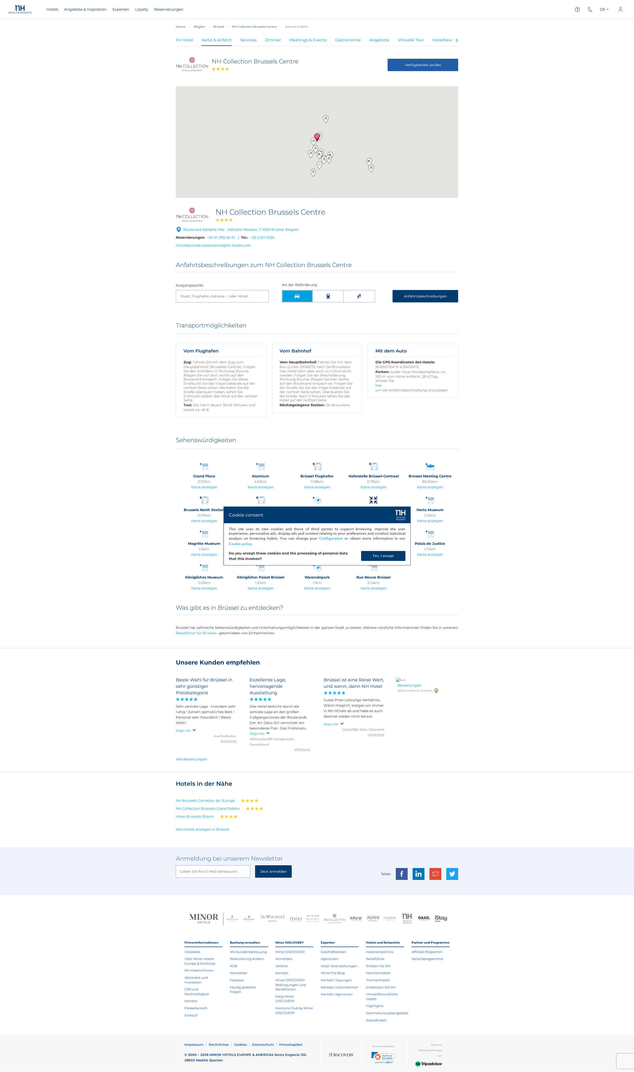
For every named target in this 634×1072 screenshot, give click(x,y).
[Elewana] (249, 919)
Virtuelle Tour (411, 40)
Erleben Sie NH (378, 966)
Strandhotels (376, 1020)
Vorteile (281, 966)
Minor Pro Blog (333, 973)
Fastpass (237, 980)
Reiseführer (375, 959)
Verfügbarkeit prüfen (423, 65)
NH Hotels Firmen (199, 970)
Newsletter (238, 973)
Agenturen (329, 959)
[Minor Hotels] (203, 919)
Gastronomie (348, 40)
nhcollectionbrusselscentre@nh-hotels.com (213, 245)
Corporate (192, 952)
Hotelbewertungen (451, 40)
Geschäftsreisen (333, 952)
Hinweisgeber (290, 1044)
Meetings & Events (308, 40)
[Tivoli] (296, 919)
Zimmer (273, 40)
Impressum (194, 1044)
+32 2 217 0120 (262, 237)
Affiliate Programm (427, 952)
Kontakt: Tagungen (336, 980)
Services (248, 40)
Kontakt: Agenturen (337, 994)
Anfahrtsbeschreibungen (425, 296)
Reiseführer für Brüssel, (196, 633)
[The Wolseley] (272, 919)
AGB (233, 966)
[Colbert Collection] (390, 919)
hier (378, 385)
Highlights (374, 1006)
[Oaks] (424, 919)
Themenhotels (378, 980)
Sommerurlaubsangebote (387, 1013)
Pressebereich (196, 1008)
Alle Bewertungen (191, 759)
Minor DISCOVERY (290, 952)
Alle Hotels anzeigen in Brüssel (202, 829)
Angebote (379, 40)
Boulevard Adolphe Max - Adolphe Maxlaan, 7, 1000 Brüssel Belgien (240, 229)
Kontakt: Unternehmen (339, 987)
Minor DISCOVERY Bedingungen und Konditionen (290, 984)
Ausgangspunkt (189, 285)
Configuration (331, 538)
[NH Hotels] (407, 919)
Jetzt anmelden (273, 871)
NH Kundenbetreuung (248, 952)
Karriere (191, 1001)
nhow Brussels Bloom (195, 816)
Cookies (240, 1044)
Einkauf (191, 1015)
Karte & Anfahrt (217, 40)
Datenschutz (263, 1044)
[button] (369, 162)
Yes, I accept (383, 555)
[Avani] (373, 919)
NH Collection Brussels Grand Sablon (208, 808)
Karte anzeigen (204, 487)
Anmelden (284, 959)
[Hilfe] (577, 9)
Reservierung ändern (247, 959)
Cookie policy (240, 544)
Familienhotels (378, 973)
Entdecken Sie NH (381, 987)
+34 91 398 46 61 (221, 237)
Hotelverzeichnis (379, 952)
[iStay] (441, 919)
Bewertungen (409, 685)
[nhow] (356, 919)
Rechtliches (219, 1044)
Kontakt (281, 973)
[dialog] (317, 536)
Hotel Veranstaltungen (339, 966)
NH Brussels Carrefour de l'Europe (205, 800)
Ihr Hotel (184, 40)
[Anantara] (232, 919)
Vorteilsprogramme (427, 959)
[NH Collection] (334, 919)
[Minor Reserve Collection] (313, 919)
